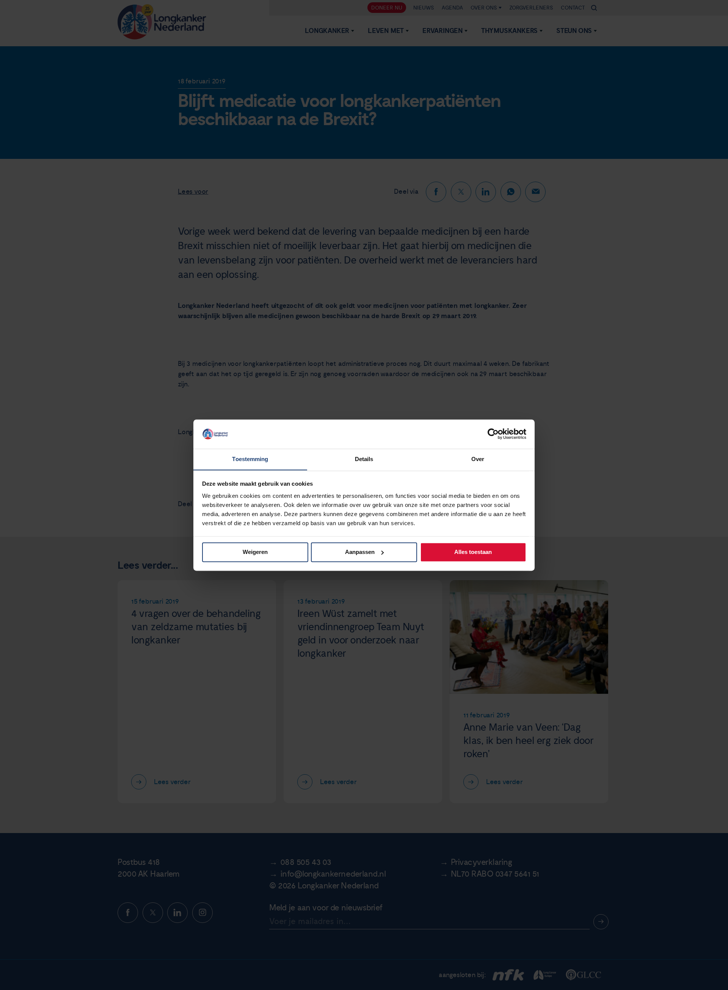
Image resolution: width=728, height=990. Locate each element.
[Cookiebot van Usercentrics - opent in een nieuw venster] (493, 433)
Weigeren (255, 552)
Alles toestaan (473, 552)
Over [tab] (477, 459)
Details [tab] (364, 459)
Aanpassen (360, 552)
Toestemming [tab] (250, 459)
